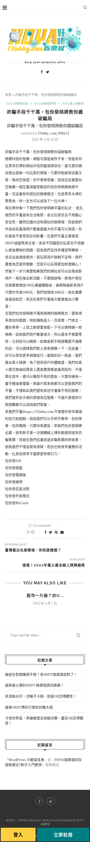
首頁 (8, 95)
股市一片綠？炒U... (45, 595)
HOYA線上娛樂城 (73, 103)
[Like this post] (36, 532)
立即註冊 (63, 835)
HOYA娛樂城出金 (17, 103)
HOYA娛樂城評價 (45, 103)
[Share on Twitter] (50, 532)
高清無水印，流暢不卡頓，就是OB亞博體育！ (40, 696)
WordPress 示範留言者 (26, 759)
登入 (18, 835)
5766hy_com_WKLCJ (53, 133)
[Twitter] (47, 71)
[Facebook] (42, 71)
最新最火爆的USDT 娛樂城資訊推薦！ (34, 685)
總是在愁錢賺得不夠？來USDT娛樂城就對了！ (41, 674)
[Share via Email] (62, 532)
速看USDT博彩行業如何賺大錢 (29, 707)
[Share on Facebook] (45, 532)
